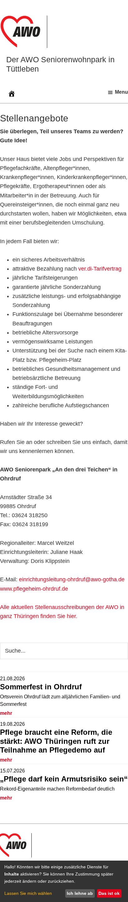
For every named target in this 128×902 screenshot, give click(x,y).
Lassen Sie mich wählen (28, 893)
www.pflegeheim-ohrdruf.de (34, 589)
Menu (121, 92)
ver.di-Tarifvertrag (99, 269)
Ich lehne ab (80, 893)
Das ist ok (109, 893)
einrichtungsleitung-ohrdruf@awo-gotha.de (72, 579)
